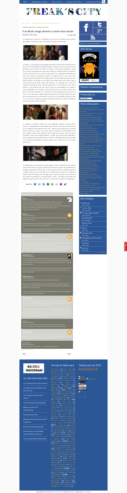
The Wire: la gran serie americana (90, 166)
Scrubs (68, 466)
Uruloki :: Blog (86, 208)
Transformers (71, 478)
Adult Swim (68, 369)
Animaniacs (56, 373)
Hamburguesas (55, 416)
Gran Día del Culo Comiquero (60, 413)
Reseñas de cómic (66, 462)
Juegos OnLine (84, 193)
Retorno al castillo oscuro (87, 163)
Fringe (70, 409)
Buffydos (53, 382)
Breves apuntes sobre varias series (61, 380)
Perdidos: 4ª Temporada (58, 451)
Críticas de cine (65, 394)
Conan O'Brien (65, 392)
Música (56, 439)
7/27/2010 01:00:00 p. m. (28, 237)
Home (25, 2)
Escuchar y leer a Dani (73, 2)
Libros (66, 431)
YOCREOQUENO (87, 218)
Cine (65, 388)
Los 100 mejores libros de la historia (35, 383)
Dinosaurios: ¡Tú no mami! (87, 185)
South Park (57, 472)
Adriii (24, 214)
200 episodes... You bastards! (88, 153)
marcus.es (85, 248)
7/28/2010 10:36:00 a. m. (28, 278)
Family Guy (54, 405)
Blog (55, 378)
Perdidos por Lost (68, 447)
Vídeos (68, 482)
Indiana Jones (68, 420)
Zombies (67, 486)
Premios (70, 458)
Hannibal (66, 416)
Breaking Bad (67, 378)
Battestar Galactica (69, 377)
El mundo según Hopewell (90, 213)
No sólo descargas (37, 23)
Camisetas (68, 384)
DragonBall (54, 403)
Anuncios (62, 375)
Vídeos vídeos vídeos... (58, 484)
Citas (73, 388)
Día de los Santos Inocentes (88, 168)
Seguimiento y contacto (39, 2)
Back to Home (25, 23)
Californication (55, 384)
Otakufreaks (86, 203)
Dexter (53, 401)
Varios (68, 480)
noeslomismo (26, 276)
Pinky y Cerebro (84, 172)
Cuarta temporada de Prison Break (34, 439)
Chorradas (55, 388)
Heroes (73, 416)
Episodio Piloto (87, 223)
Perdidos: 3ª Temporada (64, 449)
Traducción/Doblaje (57, 478)
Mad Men (57, 435)
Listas (58, 433)
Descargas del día (62, 399)
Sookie (42, 346)
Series (45, 23)
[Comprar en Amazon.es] (89, 81)
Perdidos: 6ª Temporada (67, 453)
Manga (71, 434)
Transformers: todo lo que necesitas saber (93, 187)
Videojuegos (55, 482)
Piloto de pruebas (59, 455)
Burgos (67, 382)
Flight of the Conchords (66, 407)
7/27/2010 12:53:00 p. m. (28, 200)
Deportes (72, 397)
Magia (65, 435)
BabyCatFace (26, 255)
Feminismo (66, 405)
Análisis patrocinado (69, 371)
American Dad (55, 371)
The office (72, 475)
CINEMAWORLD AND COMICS (91, 238)
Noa (23, 198)
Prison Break (55, 460)
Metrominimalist (57, 492)
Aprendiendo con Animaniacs (88, 174)
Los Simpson (70, 433)
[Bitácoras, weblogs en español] (92, 379)
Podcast (69, 455)
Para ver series (57, 2)
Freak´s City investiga (57, 409)
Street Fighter (68, 472)
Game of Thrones (66, 411)
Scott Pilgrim (59, 466)
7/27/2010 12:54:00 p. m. (28, 215)
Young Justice (60, 486)
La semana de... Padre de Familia (89, 189)
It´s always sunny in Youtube (88, 164)
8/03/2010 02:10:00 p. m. (28, 322)
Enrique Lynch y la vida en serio (89, 132)
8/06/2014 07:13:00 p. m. (28, 344)
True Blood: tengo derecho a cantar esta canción (48, 31)
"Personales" (55, 369)
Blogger (72, 492)
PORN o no (55, 456)
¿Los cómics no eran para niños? (89, 155)
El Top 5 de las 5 (66, 403)
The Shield (57, 477)
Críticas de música (57, 396)
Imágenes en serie (56, 420)
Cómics (57, 390)
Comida (69, 390)
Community (54, 392)
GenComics (85, 243)
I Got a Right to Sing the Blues (39, 64)
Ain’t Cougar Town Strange (88, 130)
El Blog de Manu (87, 233)
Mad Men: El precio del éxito (88, 128)
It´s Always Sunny (61, 425)
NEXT (69, 354)
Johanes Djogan (86, 492)
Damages (63, 397)
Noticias (72, 441)
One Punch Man (59, 443)
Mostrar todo (102, 252)
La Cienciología (84, 182)
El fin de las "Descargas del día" (33, 427)
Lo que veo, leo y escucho (94, 2)
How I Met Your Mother (63, 418)
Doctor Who (66, 401)
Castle (53, 386)
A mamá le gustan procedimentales (90, 161)
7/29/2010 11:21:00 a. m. (28, 299)
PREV (24, 354)
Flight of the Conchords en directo (90, 176)
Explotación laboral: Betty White (89, 149)
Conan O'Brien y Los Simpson (88, 170)
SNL (71, 468)
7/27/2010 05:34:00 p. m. (28, 256)
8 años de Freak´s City (30, 415)
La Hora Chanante (59, 427)
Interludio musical (56, 423)
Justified (72, 425)
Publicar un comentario (27, 349)
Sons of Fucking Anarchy (67, 470)
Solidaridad (54, 470)
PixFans (84, 228)
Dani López (25, 235)
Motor (73, 436)
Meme (66, 436)
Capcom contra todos (86, 191)
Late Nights (57, 431)
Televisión (50, 23)
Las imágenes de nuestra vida (66, 429)
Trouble (39, 167)
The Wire (69, 477)
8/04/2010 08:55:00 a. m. (28, 332)
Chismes (66, 386)
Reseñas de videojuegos (58, 464)
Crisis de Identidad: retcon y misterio (91, 151)
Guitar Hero (66, 414)
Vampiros (56, 23)
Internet (71, 422)
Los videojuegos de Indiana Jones (90, 183)
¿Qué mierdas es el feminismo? (89, 107)
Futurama (54, 411)
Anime (63, 373)
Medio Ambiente (56, 436)
